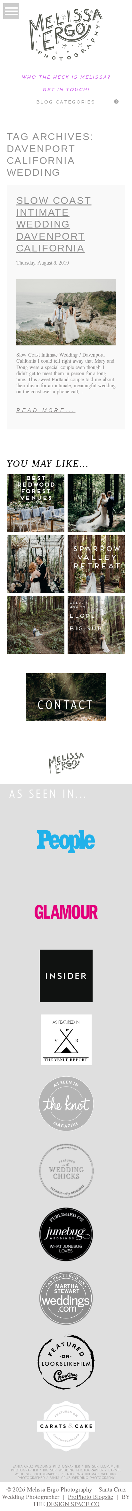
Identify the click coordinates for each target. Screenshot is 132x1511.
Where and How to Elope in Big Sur (95, 619)
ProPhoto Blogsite (90, 1496)
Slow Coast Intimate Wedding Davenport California (54, 224)
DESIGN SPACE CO (73, 1504)
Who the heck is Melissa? (66, 77)
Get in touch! (66, 89)
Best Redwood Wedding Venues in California (29, 507)
